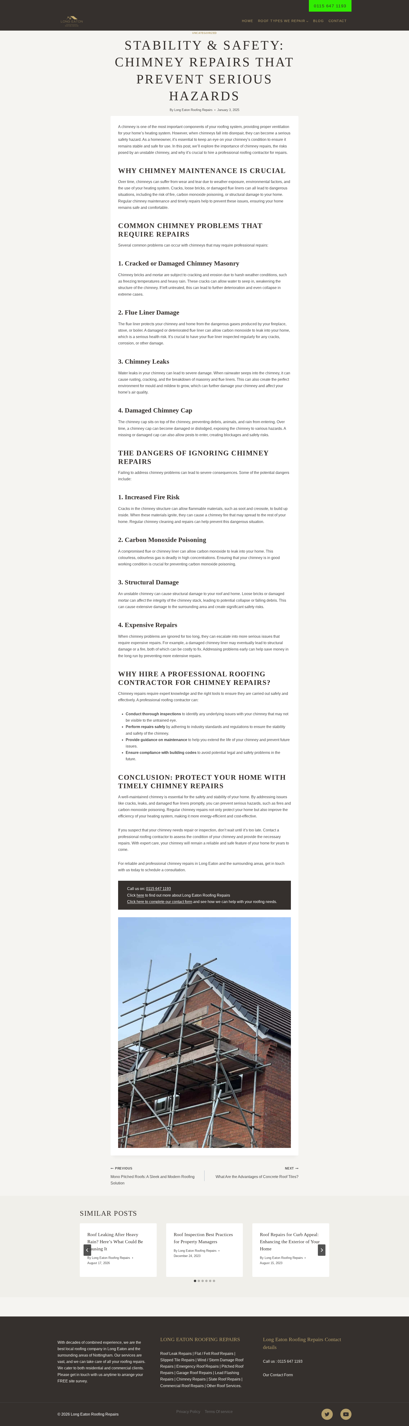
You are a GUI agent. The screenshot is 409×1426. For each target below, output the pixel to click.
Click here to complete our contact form (159, 902)
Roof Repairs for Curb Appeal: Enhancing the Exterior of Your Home (290, 1241)
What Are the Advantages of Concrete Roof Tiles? (257, 1172)
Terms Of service (219, 1412)
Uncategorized (204, 33)
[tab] (195, 1281)
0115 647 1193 (330, 6)
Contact (338, 21)
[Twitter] (327, 1414)
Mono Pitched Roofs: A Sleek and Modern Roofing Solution (153, 1176)
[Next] (321, 1250)
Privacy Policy (188, 1412)
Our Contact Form (278, 1375)
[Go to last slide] (87, 1250)
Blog (318, 21)
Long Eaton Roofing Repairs (193, 110)
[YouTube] (345, 1414)
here (140, 895)
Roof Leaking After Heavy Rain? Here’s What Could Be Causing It (115, 1241)
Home (247, 21)
